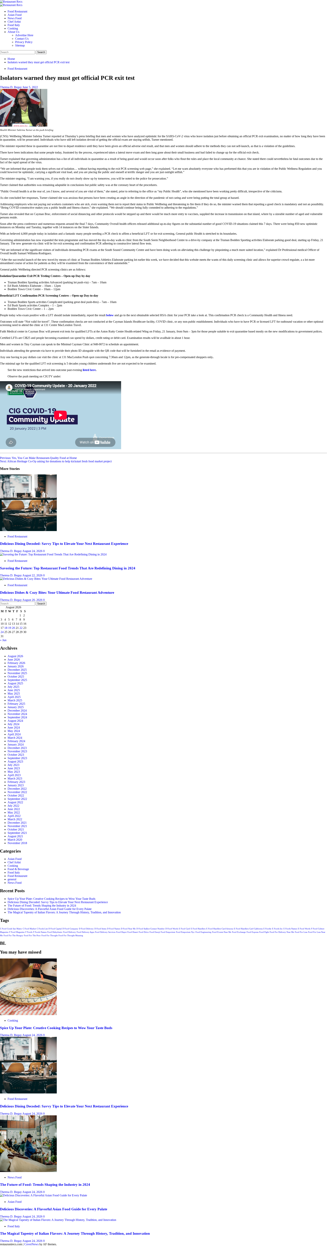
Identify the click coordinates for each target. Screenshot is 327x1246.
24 (2, 632)
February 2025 (16, 703)
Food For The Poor (32, 935)
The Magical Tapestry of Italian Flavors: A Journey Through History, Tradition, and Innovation (64, 912)
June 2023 (14, 768)
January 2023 (16, 785)
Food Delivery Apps (85, 932)
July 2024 (13, 724)
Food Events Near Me (221, 932)
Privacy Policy (24, 42)
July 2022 (13, 805)
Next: (56, 461)
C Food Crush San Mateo (11, 929)
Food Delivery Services (105, 932)
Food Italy (14, 25)
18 (5, 627)
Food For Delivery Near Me (282, 932)
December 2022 (17, 788)
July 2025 (13, 686)
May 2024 (14, 730)
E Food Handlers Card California (248, 929)
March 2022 (15, 819)
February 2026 (16, 663)
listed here (89, 370)
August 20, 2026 (32, 599)
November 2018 (17, 843)
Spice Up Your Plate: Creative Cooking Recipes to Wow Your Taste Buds (51, 898)
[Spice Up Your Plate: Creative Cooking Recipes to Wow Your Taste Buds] (28, 1014)
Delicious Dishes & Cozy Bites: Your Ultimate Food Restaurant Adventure (57, 592)
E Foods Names (290, 929)
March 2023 (15, 778)
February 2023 (16, 781)
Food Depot (121, 932)
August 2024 (15, 720)
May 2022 (14, 812)
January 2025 (16, 707)
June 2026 (14, 659)
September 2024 (17, 717)
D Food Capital (55, 929)
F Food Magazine (17, 932)
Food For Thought (49, 935)
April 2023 (14, 775)
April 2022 (14, 815)
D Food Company (70, 929)
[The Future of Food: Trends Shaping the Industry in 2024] (28, 1171)
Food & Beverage (18, 869)
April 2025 (14, 697)
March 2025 (15, 700)
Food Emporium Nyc (185, 932)
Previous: (38, 458)
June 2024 (14, 727)
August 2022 (15, 802)
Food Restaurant (17, 11)
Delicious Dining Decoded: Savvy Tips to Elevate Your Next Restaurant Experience (64, 544)
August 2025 (15, 683)
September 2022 (17, 798)
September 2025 (17, 680)
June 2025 (14, 690)
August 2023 (15, 761)
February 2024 (16, 741)
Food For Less (301, 932)
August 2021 (15, 836)
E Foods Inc (277, 929)
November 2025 (17, 673)
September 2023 (17, 758)
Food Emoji (154, 932)
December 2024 (17, 710)
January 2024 (16, 744)
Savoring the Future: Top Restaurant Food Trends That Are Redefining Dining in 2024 (67, 568)
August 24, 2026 (32, 551)
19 (9, 627)
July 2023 (13, 764)
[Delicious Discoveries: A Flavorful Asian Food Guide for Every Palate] (43, 1195)
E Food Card (184, 929)
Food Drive (144, 932)
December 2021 (17, 822)
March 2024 (15, 737)
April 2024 (14, 734)
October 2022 (16, 795)
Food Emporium (168, 932)
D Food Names (113, 929)
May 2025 (14, 693)
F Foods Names (40, 932)
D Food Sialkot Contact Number (150, 929)
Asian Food (15, 14)
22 (21, 627)
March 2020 (15, 839)
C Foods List (42, 929)
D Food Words (171, 929)
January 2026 (16, 666)
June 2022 (14, 809)
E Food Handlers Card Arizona (219, 929)
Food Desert (132, 932)
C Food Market (29, 929)
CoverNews (31, 1244)
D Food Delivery (86, 929)
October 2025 (16, 676)
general (12, 879)
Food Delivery (69, 932)
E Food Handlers (198, 929)
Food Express (252, 932)
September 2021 (17, 832)
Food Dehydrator (54, 932)
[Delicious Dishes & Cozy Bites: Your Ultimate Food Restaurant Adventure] (46, 578)
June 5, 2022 (30, 87)
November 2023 (17, 751)
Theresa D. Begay (11, 87)
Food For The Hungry (13, 935)
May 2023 (14, 771)
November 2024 (17, 714)
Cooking (13, 28)
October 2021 (16, 829)
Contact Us (22, 38)
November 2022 (17, 792)
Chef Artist (14, 21)
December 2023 (17, 747)
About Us (13, 31)
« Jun (3, 640)
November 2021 (17, 826)
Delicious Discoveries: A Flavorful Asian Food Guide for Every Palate (50, 909)
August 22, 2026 (32, 575)
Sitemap (20, 45)
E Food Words (304, 929)
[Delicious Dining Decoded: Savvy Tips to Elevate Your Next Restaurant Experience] (28, 530)
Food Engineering (203, 932)
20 (13, 627)
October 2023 (16, 754)
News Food (15, 18)
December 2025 (17, 669)
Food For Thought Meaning (70, 935)
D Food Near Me (128, 929)
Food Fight (264, 932)
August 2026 (15, 656)
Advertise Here (24, 35)
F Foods (28, 932)
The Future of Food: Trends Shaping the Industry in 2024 (42, 905)
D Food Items (100, 929)
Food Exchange (239, 932)
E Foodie (267, 929)
